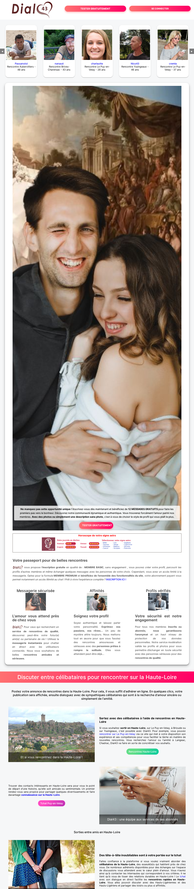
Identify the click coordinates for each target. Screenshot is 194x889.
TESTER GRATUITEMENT (95, 8)
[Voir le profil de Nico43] (135, 43)
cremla (173, 63)
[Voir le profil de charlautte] (97, 43)
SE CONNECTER (160, 8)
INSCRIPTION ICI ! (116, 579)
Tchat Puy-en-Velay (51, 803)
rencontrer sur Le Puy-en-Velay (117, 733)
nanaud (59, 63)
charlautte (97, 63)
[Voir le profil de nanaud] (59, 43)
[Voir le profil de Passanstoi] (21, 43)
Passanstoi (21, 63)
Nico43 (135, 63)
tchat (183, 876)
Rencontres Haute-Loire (142, 751)
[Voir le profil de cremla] (173, 43)
